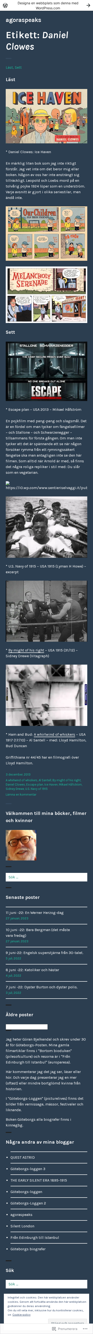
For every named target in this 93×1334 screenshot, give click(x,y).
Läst (9, 67)
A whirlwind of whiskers (54, 734)
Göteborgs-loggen (26, 1191)
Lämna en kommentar (21, 794)
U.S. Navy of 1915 (36, 789)
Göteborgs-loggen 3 (27, 1169)
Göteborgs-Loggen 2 (28, 1203)
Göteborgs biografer (28, 1249)
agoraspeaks (23, 19)
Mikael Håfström (70, 784)
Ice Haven (51, 784)
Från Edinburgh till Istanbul (34, 1237)
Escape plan (34, 784)
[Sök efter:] (46, 877)
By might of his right (26, 650)
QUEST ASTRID (22, 1157)
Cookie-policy (21, 1314)
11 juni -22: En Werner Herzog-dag (35, 912)
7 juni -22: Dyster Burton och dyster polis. (42, 987)
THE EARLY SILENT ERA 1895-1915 (38, 1180)
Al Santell (45, 780)
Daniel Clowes (15, 784)
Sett (18, 67)
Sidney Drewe (15, 789)
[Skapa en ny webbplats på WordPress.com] (46, 5)
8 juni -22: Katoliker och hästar (32, 970)
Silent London (22, 1226)
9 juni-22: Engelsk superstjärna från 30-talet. (44, 952)
